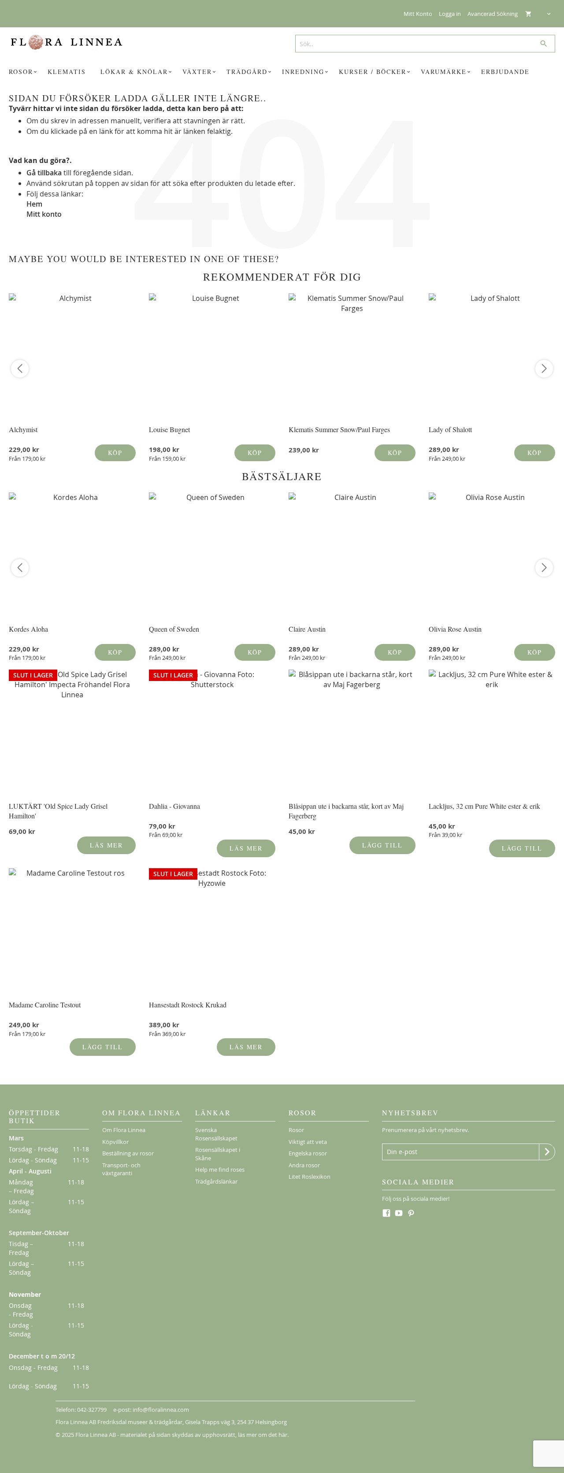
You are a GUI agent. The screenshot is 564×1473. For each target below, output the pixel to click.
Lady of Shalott (450, 429)
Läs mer (106, 845)
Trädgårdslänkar (216, 1181)
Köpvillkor (115, 1142)
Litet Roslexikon (309, 1177)
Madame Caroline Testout (45, 1004)
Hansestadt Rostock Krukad (187, 1004)
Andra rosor (304, 1165)
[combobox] (422, 43)
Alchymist (23, 429)
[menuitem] (24, 72)
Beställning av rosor (128, 1153)
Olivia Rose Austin (455, 628)
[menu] (282, 72)
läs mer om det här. (263, 1435)
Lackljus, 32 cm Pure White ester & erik (484, 806)
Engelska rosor (308, 1153)
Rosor (296, 1130)
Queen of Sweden (174, 628)
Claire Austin (307, 628)
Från (27, 459)
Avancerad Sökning (493, 14)
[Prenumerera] (547, 1152)
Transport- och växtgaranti (121, 1169)
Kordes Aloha (28, 628)
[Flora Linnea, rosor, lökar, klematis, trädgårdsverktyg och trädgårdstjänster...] (72, 42)
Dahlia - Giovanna (174, 806)
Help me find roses (220, 1169)
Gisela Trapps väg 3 (209, 1422)
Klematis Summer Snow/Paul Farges (339, 429)
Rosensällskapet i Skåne (217, 1154)
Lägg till (382, 845)
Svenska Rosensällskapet (216, 1134)
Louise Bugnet (169, 429)
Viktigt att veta (308, 1142)
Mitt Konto (418, 14)
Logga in (450, 14)
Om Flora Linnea (123, 1130)
